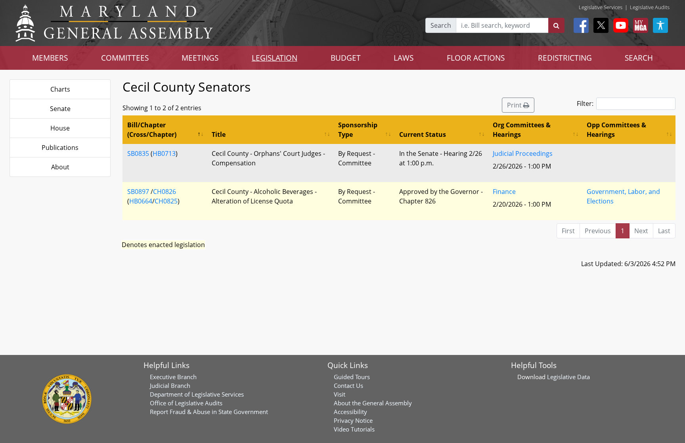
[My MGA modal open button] (639, 25)
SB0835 (138, 153)
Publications (60, 147)
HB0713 (164, 153)
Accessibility (350, 412)
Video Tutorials (354, 429)
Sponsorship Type (357, 130)
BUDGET (346, 58)
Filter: (585, 103)
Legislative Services (600, 7)
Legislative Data (568, 377)
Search (441, 25)
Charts (60, 89)
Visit (339, 394)
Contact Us (348, 385)
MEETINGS (200, 58)
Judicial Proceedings (523, 153)
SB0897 (138, 191)
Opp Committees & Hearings (616, 130)
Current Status (422, 134)
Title (219, 134)
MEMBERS (50, 58)
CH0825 (166, 201)
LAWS (403, 58)
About (60, 167)
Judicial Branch (170, 385)
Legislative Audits (650, 7)
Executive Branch (173, 377)
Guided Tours (352, 377)
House (60, 128)
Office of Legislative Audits (186, 403)
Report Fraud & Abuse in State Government (209, 412)
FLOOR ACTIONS (476, 58)
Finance (504, 191)
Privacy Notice (353, 420)
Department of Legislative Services (197, 394)
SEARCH (639, 58)
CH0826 (164, 191)
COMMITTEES (125, 58)
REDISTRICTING (565, 58)
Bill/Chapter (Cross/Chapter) (151, 130)
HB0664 (140, 201)
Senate (60, 108)
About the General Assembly (373, 403)
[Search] (556, 25)
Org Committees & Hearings (522, 130)
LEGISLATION (274, 58)
